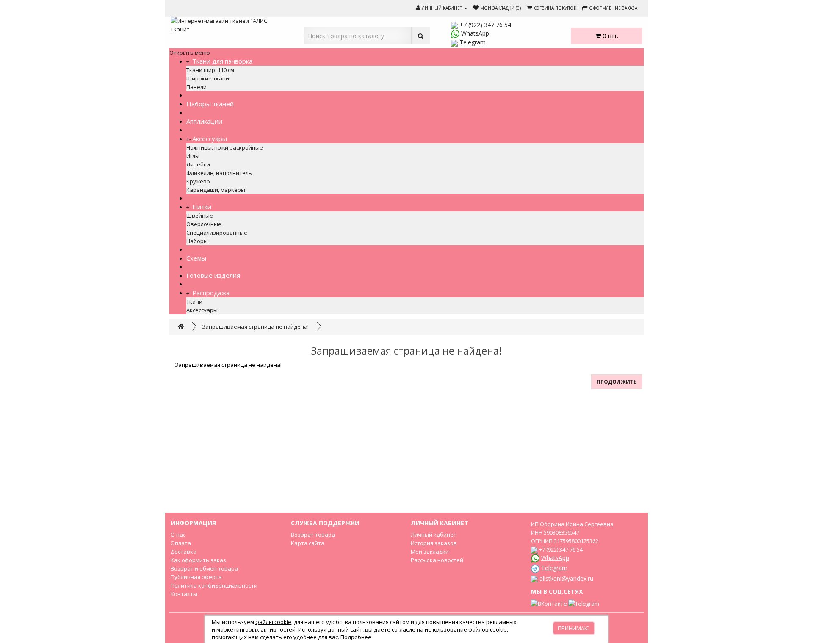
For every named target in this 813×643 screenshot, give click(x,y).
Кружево (198, 181)
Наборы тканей (210, 104)
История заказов (434, 543)
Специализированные (216, 232)
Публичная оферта (196, 577)
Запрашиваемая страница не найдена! (255, 326)
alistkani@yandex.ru (566, 578)
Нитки (201, 206)
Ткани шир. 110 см (210, 70)
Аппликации (204, 121)
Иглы (192, 156)
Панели (196, 87)
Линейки (198, 164)
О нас (178, 534)
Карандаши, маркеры (215, 190)
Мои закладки (430, 551)
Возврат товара (313, 534)
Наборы (197, 241)
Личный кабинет (433, 534)
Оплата (181, 543)
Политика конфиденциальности (214, 585)
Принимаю (574, 628)
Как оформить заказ (198, 560)
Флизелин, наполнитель (219, 173)
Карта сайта (307, 543)
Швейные (199, 215)
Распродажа (211, 292)
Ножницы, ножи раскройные (224, 147)
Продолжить (617, 381)
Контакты (184, 594)
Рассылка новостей (437, 560)
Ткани (194, 301)
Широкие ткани (207, 78)
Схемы (196, 258)
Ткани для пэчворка (222, 61)
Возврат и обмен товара (204, 568)
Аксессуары (209, 138)
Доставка (183, 551)
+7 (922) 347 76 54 (485, 25)
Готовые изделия (213, 275)
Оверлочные (203, 224)
